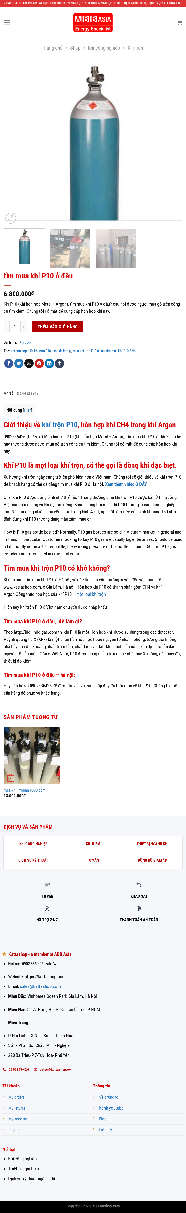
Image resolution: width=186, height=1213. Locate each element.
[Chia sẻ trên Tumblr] (59, 363)
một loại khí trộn (91, 594)
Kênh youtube (111, 1108)
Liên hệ (105, 1129)
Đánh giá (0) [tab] (27, 394)
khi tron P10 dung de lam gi (52, 351)
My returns (17, 1108)
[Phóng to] (10, 218)
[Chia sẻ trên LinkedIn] (49, 363)
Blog (102, 1119)
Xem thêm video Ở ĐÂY (126, 484)
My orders (16, 1097)
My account (17, 1119)
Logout (14, 1130)
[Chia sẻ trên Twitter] (18, 363)
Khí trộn (135, 48)
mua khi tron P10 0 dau (89, 351)
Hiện (27, 410)
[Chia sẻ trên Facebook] (8, 363)
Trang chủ (52, 48)
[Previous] (13, 142)
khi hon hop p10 (22, 351)
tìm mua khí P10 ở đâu (121, 351)
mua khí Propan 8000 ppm (25, 790)
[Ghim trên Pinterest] (39, 363)
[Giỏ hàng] (180, 22)
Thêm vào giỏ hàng (58, 326)
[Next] (172, 142)
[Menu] (7, 22)
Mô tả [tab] (9, 394)
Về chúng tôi (109, 1097)
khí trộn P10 (60, 425)
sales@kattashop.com (40, 986)
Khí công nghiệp (104, 48)
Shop (75, 48)
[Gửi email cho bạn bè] (29, 363)
